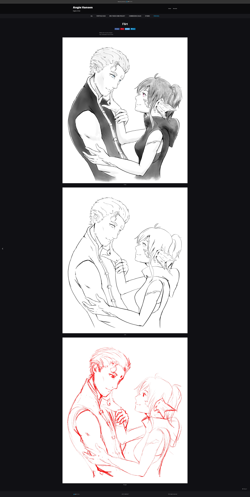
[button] (244, 489)
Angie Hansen (83, 7)
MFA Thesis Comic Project (117, 16)
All (92, 16)
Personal (156, 16)
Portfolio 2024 (101, 16)
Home (169, 8)
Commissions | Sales (135, 16)
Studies (147, 16)
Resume (175, 8)
